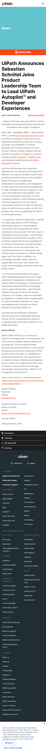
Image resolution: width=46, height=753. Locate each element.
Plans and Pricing (9, 480)
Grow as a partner (9, 635)
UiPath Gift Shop (9, 697)
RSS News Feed (9, 443)
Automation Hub (9, 516)
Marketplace (29, 494)
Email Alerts (8, 433)
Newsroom (6, 675)
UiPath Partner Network (11, 622)
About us (6, 657)
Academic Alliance (9, 565)
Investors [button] (24, 52)
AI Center (6, 503)
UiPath (28, 596)
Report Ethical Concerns (12, 710)
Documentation (9, 594)
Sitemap (6, 448)
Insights (27, 480)
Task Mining (28, 520)
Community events (10, 608)
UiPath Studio (34, 157)
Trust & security (8, 684)
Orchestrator (29, 502)
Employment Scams (10, 714)
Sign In (32, 463)
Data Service (29, 476)
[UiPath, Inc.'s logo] (23, 456)
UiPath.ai (6, 662)
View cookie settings (13, 748)
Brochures (28, 561)
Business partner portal (11, 640)
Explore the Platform (11, 476)
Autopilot (6, 525)
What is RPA (7, 574)
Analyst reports (30, 544)
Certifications (8, 569)
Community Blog (9, 603)
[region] (23, 737)
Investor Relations (9, 679)
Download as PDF (37, 115)
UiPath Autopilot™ (19, 157)
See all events (29, 600)
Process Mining (29, 507)
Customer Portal (9, 590)
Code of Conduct (9, 706)
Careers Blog (7, 671)
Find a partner (8, 627)
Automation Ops (9, 521)
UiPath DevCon (29, 591)
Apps (4, 507)
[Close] (44, 723)
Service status (8, 612)
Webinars (27, 557)
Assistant (6, 512)
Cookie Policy (28, 739)
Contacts (7, 438)
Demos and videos (31, 566)
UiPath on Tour (29, 587)
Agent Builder (7, 499)
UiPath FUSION (29, 575)
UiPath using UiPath (10, 688)
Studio (26, 515)
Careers (5, 666)
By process (7, 544)
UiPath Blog (28, 540)
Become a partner (9, 631)
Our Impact (7, 692)
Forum (5, 599)
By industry (7, 540)
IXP (25, 489)
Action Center (8, 494)
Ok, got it (9, 743)
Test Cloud (28, 524)
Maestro (27, 498)
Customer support (10, 485)
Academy (6, 561)
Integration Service (31, 485)
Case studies (29, 548)
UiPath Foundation (9, 701)
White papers (29, 553)
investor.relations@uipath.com (16, 413)
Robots (26, 511)
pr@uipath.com (9, 398)
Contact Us (18, 463)
